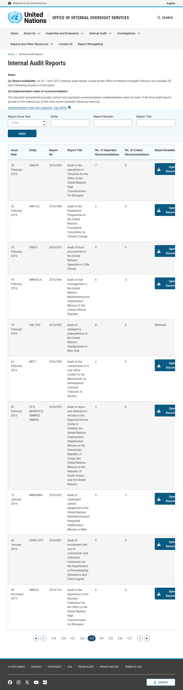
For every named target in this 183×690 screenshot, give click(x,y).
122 (82, 638)
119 (54, 638)
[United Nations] (27, 17)
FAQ (69, 666)
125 (111, 638)
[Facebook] (11, 682)
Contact (36, 666)
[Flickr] (45, 682)
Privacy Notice (109, 666)
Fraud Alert (86, 666)
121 (73, 638)
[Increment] (44, 121)
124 (101, 638)
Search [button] (167, 17)
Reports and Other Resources (28, 44)
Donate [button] (163, 682)
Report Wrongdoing (90, 44)
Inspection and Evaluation (61, 33)
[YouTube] (36, 682)
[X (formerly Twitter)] (27, 682)
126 (120, 638)
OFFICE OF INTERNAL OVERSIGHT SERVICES (90, 17)
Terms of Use (133, 666)
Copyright (54, 666)
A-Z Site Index (16, 666)
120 (63, 638)
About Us (28, 33)
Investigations (125, 33)
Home (14, 33)
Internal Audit (96, 33)
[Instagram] (18, 682)
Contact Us (66, 44)
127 (129, 638)
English (171, 3)
